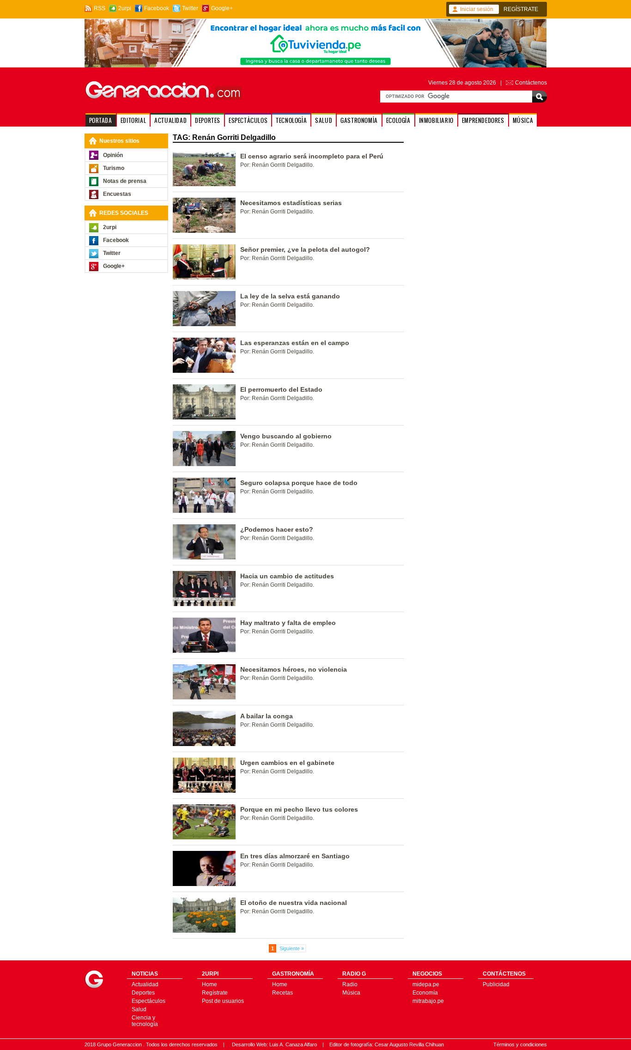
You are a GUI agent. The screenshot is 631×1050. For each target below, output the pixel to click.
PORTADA (100, 120)
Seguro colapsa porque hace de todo (299, 482)
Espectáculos (148, 1001)
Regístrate (215, 992)
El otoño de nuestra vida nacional (293, 902)
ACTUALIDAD (170, 120)
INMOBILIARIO (436, 120)
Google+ (222, 8)
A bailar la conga (266, 716)
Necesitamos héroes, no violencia (293, 669)
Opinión (113, 155)
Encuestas (117, 194)
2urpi (124, 8)
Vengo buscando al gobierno (286, 436)
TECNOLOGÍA (291, 120)
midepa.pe (426, 984)
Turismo (113, 168)
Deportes (143, 992)
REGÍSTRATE (521, 9)
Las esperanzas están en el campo (294, 342)
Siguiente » (291, 948)
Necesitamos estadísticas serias (291, 202)
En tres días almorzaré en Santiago (295, 856)
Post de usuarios (223, 1001)
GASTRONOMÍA (359, 120)
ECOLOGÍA (398, 120)
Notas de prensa (124, 181)
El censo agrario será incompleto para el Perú (311, 156)
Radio (350, 984)
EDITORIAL (133, 120)
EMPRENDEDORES (483, 120)
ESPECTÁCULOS (248, 120)
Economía (425, 992)
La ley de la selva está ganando (290, 296)
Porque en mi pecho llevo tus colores (299, 809)
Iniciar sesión (476, 9)
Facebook (156, 8)
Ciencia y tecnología (145, 1020)
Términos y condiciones (520, 1044)
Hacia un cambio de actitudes (287, 576)
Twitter (190, 8)
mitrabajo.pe (428, 1001)
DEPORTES (207, 120)
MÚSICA (523, 120)
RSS (99, 8)
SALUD (323, 120)
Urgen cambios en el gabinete (287, 762)
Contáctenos (531, 82)
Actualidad (145, 984)
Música (351, 992)
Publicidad (496, 984)
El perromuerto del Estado (281, 389)
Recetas (282, 992)
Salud (139, 1009)
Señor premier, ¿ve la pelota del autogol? (305, 249)
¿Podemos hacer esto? (276, 529)
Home (209, 984)
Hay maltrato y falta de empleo (288, 622)
